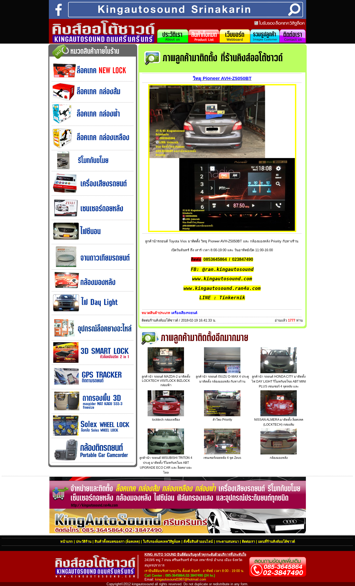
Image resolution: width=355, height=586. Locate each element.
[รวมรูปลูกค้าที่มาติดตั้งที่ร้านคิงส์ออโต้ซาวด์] (264, 42)
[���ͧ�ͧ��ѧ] (92, 289)
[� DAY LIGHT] (92, 313)
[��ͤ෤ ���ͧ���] (92, 100)
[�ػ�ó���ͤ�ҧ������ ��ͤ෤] (92, 338)
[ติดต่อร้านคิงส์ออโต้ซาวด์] (292, 42)
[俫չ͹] (92, 242)
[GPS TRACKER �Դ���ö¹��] (92, 387)
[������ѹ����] (92, 169)
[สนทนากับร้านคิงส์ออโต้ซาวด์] (234, 42)
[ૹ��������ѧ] (92, 218)
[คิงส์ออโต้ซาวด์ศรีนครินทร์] (103, 41)
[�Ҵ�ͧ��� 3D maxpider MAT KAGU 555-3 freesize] (92, 411)
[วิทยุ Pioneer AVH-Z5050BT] (222, 230)
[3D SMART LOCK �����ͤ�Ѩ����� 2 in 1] (92, 362)
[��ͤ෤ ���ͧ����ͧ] (92, 148)
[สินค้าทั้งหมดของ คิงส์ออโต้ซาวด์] (203, 42)
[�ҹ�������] (92, 267)
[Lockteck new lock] (92, 79)
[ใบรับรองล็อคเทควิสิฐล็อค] (279, 25)
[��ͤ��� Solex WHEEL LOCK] (92, 436)
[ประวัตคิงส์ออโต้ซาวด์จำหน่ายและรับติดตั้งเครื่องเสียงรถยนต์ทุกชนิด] (172, 42)
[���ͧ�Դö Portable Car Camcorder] (92, 460)
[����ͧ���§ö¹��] (92, 193)
